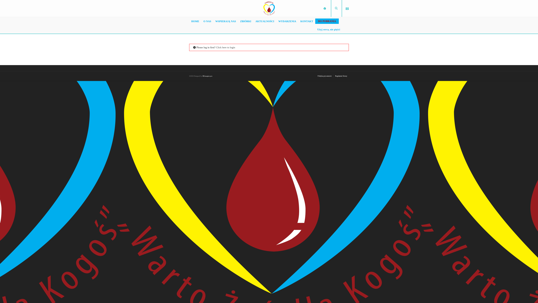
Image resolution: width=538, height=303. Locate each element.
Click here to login (225, 47)
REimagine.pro (207, 76)
